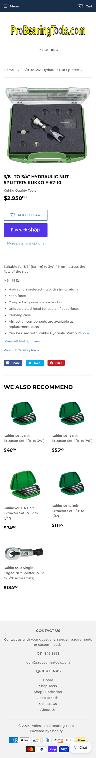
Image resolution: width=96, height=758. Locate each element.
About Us (48, 710)
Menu (14, 6)
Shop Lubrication (48, 692)
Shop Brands (48, 698)
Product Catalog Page (21, 350)
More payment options (25, 243)
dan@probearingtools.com (48, 662)
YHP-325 (84, 333)
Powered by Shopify (46, 731)
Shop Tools (48, 686)
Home (9, 70)
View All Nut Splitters (22, 341)
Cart (88, 6)
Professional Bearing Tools (52, 726)
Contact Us (48, 704)
